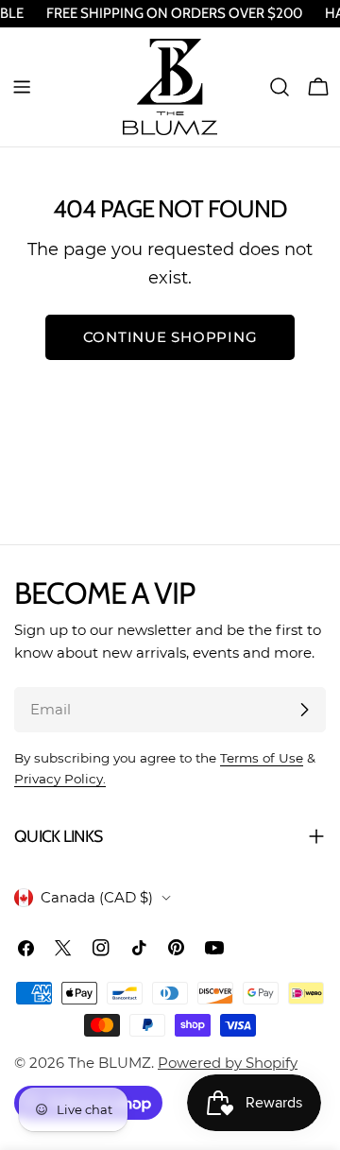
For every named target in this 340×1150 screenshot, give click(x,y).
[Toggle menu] (22, 87)
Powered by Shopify (228, 1063)
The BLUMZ (109, 1063)
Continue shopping (170, 337)
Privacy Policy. (60, 778)
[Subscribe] (304, 709)
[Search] (279, 87)
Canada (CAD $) (97, 897)
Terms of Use (261, 757)
